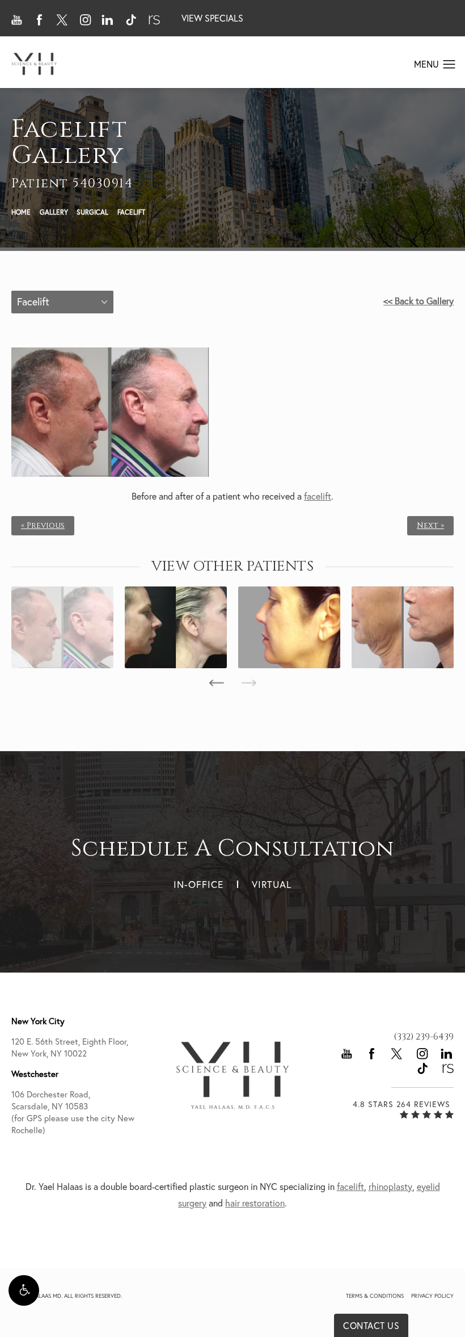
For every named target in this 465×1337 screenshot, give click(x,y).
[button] (24, 1290)
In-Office (198, 884)
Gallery (54, 212)
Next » (430, 526)
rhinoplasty (390, 1186)
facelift (317, 496)
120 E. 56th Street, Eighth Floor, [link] (69, 1047)
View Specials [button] (212, 18)
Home (21, 212)
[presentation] (216, 683)
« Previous (43, 526)
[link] (424, 1036)
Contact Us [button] (371, 1325)
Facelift (131, 212)
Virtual (271, 884)
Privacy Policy (432, 1296)
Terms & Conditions (375, 1296)
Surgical (92, 212)
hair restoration (255, 1203)
